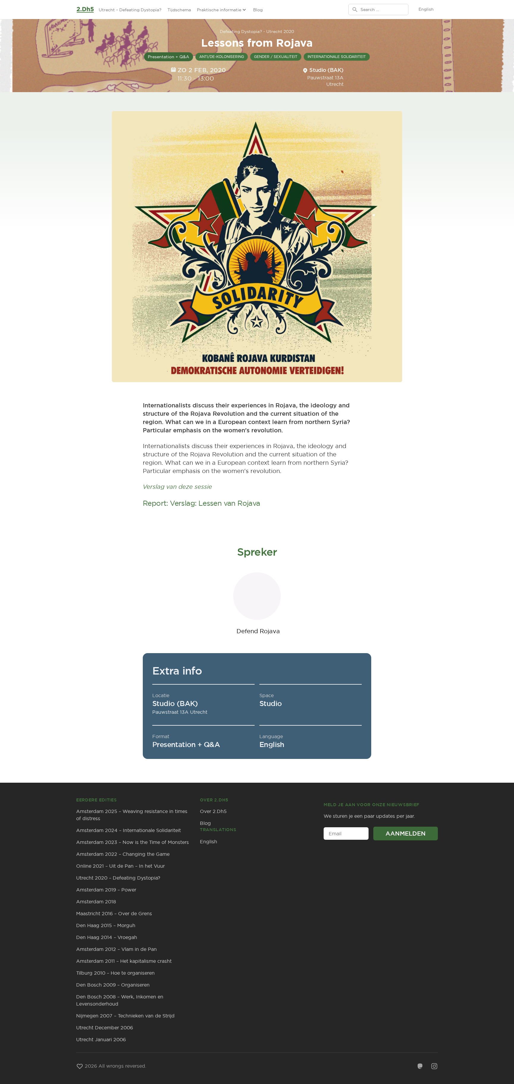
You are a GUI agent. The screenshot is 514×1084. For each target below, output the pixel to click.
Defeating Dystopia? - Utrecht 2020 (257, 31)
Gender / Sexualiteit (275, 56)
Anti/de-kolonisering (221, 56)
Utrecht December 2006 (104, 1028)
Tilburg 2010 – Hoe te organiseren (115, 973)
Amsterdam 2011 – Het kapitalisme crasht (124, 961)
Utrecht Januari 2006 (101, 1039)
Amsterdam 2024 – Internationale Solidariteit (128, 830)
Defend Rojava (258, 631)
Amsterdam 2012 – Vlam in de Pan (116, 949)
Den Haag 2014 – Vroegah (106, 937)
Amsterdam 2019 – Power (106, 890)
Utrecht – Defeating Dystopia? (130, 9)
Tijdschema (179, 9)
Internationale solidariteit (337, 56)
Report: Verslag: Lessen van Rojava (201, 503)
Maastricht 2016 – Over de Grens (114, 913)
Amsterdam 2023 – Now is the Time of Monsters (132, 842)
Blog (258, 9)
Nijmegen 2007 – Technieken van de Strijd (125, 1016)
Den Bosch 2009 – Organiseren (113, 985)
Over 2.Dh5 (213, 811)
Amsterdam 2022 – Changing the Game (123, 854)
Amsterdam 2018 (96, 902)
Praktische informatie (219, 9)
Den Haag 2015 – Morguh (105, 925)
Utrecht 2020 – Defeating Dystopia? (118, 878)
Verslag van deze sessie (177, 486)
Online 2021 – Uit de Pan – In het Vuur (120, 866)
